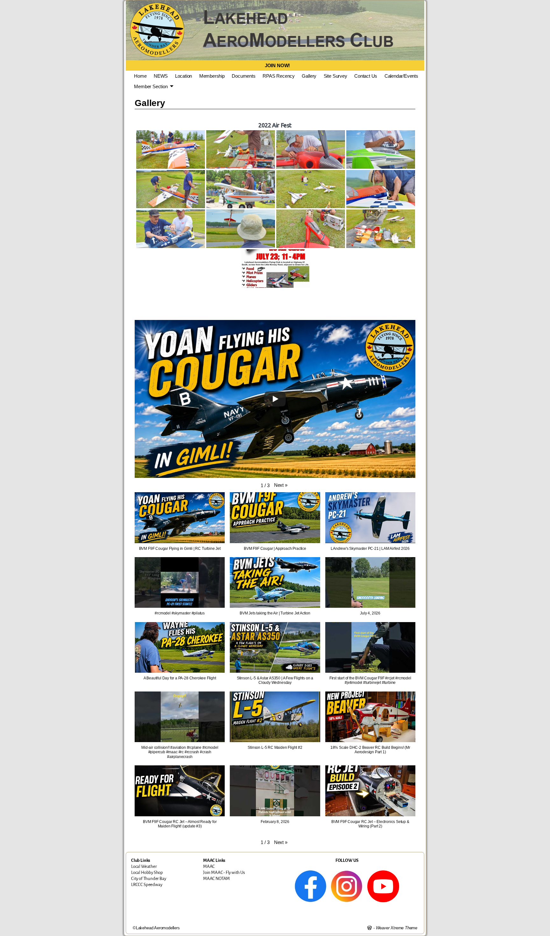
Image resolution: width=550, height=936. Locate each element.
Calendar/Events (401, 76)
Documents (243, 76)
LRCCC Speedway (146, 884)
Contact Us (365, 76)
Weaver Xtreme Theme (396, 927)
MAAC (209, 866)
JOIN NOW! (277, 65)
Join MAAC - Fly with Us (224, 872)
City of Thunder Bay (148, 878)
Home (140, 76)
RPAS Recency (279, 76)
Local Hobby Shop (147, 872)
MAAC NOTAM (216, 878)
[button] (281, 485)
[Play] (275, 399)
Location (183, 76)
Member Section (150, 86)
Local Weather (144, 866)
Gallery (309, 76)
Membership (212, 76)
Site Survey (335, 76)
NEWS (161, 76)
